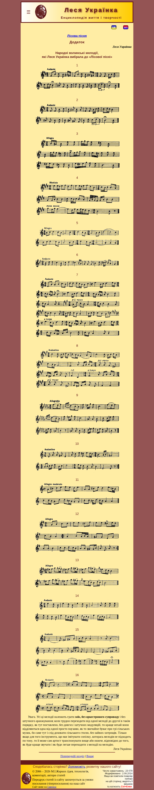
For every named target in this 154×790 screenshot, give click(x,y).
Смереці (51, 787)
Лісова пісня (77, 36)
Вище (90, 756)
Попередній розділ (72, 756)
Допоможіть (76, 766)
